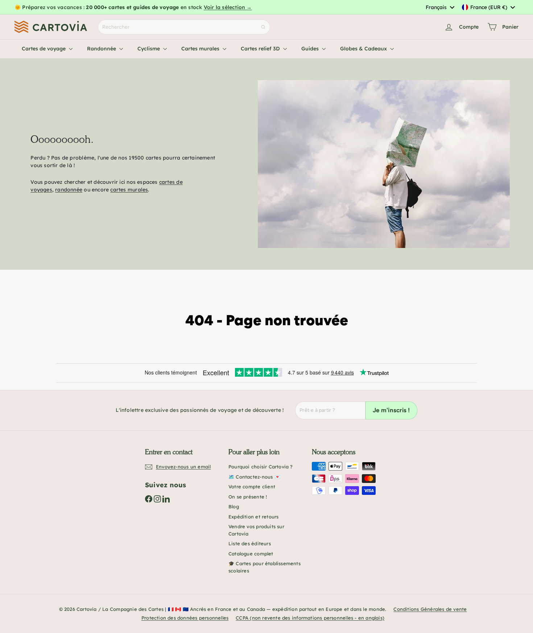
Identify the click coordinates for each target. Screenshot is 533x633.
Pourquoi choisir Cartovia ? (260, 466)
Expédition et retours (253, 517)
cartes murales (129, 189)
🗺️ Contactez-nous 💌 (254, 477)
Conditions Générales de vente (430, 609)
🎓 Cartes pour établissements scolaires (264, 567)
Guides (310, 48)
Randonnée (102, 48)
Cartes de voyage (44, 48)
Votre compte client (251, 486)
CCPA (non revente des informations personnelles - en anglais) (310, 618)
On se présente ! (247, 497)
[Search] (263, 27)
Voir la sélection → (228, 7)
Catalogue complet (250, 554)
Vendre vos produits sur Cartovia (256, 530)
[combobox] (440, 7)
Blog (233, 506)
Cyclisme (149, 48)
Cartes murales (201, 48)
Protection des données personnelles (184, 618)
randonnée (68, 189)
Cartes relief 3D (261, 48)
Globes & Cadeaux (364, 48)
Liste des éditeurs (249, 543)
